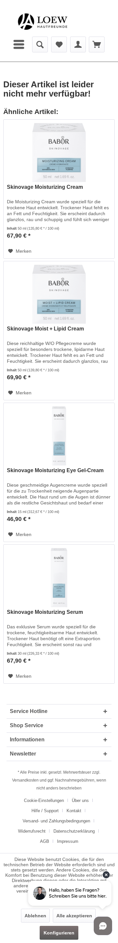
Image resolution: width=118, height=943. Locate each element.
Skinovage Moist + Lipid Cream (45, 328)
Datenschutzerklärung (74, 831)
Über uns (80, 800)
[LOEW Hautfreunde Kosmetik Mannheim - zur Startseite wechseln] (42, 22)
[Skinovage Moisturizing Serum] (59, 577)
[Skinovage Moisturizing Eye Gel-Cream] (59, 436)
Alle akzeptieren (74, 915)
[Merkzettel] (59, 44)
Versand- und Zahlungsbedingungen (56, 820)
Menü (20, 44)
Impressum (67, 841)
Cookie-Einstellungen (44, 800)
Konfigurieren (59, 932)
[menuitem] (20, 44)
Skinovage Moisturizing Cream (45, 187)
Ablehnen (35, 915)
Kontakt (74, 810)
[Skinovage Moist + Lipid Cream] (59, 294)
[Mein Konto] (78, 44)
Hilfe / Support (45, 810)
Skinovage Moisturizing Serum (45, 612)
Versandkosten (25, 780)
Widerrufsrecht (32, 831)
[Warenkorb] (97, 44)
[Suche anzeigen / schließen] (40, 44)
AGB (44, 841)
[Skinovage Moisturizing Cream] (59, 152)
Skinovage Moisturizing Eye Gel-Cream (55, 470)
